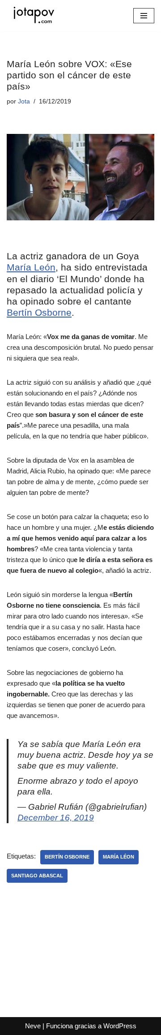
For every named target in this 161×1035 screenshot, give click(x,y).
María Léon (118, 856)
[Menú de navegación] (143, 15)
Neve (33, 1026)
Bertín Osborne (39, 312)
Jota (24, 101)
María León (31, 267)
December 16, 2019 (55, 817)
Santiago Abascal (37, 875)
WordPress (119, 1026)
